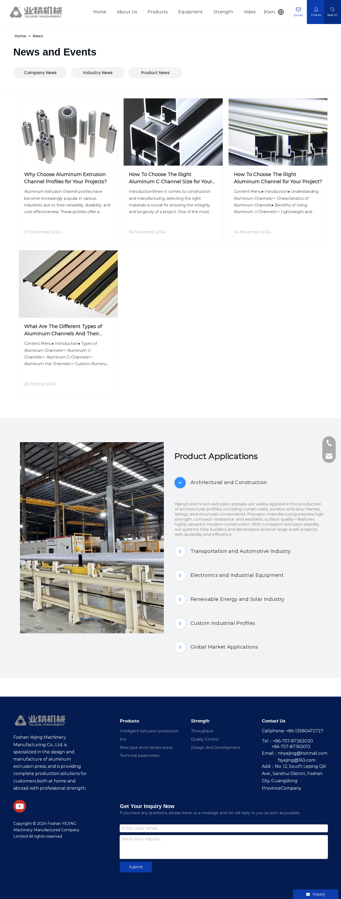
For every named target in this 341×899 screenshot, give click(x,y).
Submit (136, 867)
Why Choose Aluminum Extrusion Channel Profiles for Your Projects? (65, 178)
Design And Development (215, 747)
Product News (155, 72)
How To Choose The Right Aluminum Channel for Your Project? (278, 178)
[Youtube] (19, 806)
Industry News (98, 72)
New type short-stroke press (146, 747)
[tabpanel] (92, 537)
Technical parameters (139, 755)
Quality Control (204, 739)
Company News (40, 72)
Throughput (202, 731)
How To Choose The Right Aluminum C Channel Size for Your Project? (170, 178)
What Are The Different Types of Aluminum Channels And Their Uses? (63, 330)
